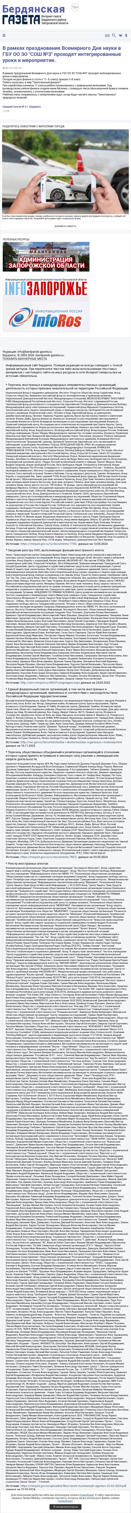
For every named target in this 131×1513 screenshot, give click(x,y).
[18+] (35, 15)
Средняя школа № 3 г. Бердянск (22, 106)
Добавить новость (65, 226)
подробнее (86, 1495)
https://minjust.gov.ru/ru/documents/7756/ (49, 544)
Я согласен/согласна (65, 1506)
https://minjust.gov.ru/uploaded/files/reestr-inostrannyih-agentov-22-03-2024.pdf (73, 1486)
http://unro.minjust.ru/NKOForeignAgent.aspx (50, 682)
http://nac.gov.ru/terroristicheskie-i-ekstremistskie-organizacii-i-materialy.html (71, 742)
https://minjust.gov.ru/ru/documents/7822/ (49, 857)
